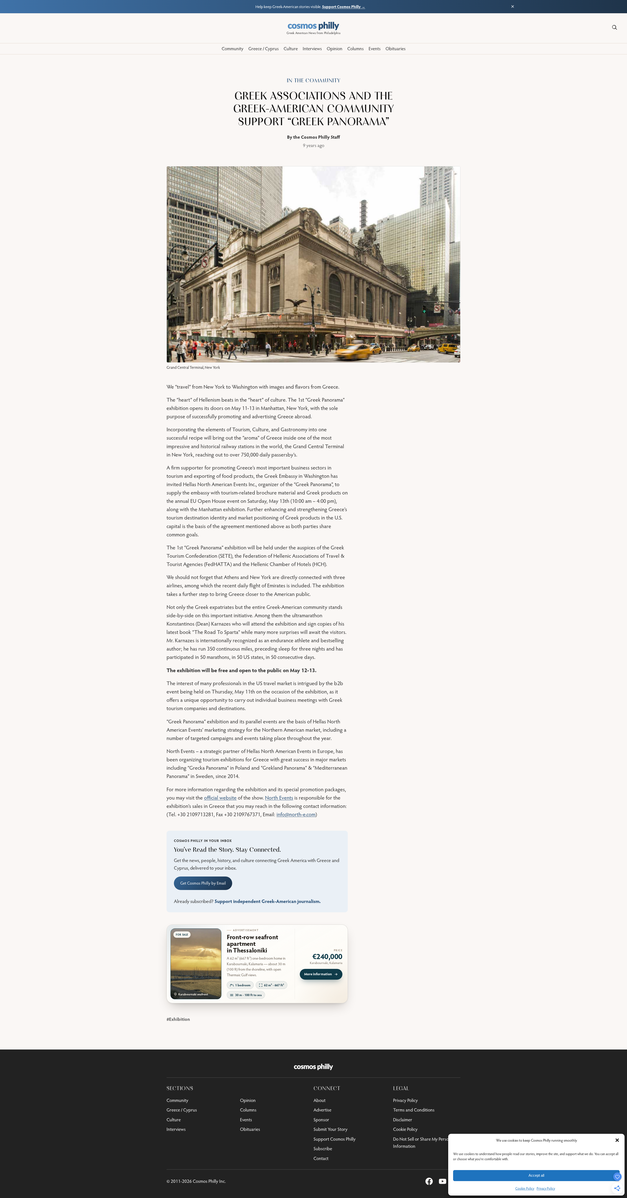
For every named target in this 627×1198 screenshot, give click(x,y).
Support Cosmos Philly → (343, 6)
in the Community (313, 80)
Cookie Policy (524, 1188)
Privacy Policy (546, 1188)
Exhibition (179, 1019)
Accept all (536, 1175)
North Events (279, 797)
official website (220, 797)
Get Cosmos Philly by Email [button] (203, 883)
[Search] (614, 27)
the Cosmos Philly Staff (316, 137)
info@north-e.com (296, 814)
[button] (617, 1140)
